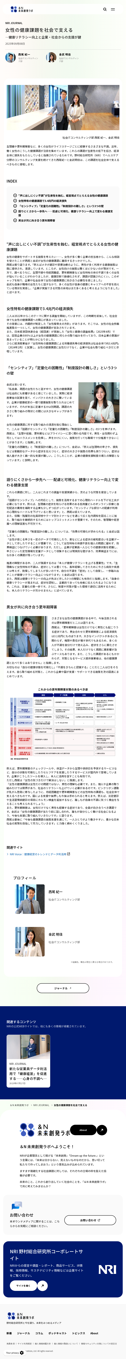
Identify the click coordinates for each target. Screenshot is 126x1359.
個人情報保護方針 (43, 1343)
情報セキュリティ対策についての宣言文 (99, 1343)
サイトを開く (23, 1285)
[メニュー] (113, 9)
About (83, 1130)
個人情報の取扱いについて (66, 1343)
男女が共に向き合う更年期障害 (36, 220)
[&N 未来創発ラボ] (21, 9)
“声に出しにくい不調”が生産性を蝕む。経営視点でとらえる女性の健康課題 (63, 195)
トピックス (78, 1333)
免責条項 (11, 1343)
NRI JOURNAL (41, 1105)
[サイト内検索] (105, 9)
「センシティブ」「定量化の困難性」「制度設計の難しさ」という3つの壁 (61, 206)
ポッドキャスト (57, 1333)
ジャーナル (61, 988)
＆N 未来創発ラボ (19, 1105)
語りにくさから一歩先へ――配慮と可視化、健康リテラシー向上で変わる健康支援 (65, 213)
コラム (39, 1333)
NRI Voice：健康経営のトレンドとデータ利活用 (38, 854)
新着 (9, 1333)
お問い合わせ (88, 1220)
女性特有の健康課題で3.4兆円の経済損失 (42, 201)
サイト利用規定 (25, 1343)
